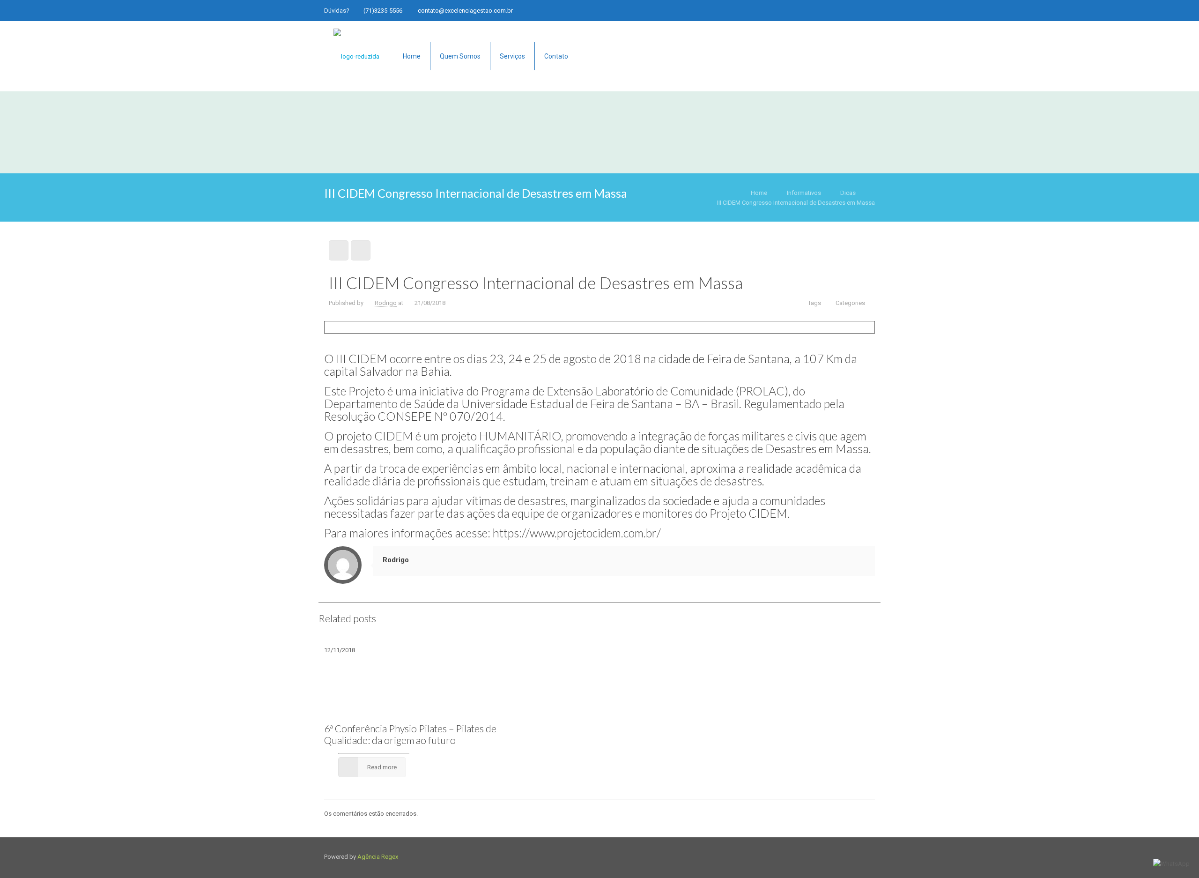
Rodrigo (386, 302)
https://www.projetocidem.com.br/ (577, 533)
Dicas (848, 192)
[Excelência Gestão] (356, 56)
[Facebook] (845, 10)
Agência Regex (377, 856)
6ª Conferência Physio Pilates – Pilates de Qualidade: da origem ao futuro (410, 734)
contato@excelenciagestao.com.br (465, 10)
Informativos (804, 192)
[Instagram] (857, 10)
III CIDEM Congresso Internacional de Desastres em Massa (796, 202)
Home (759, 192)
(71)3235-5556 (382, 10)
